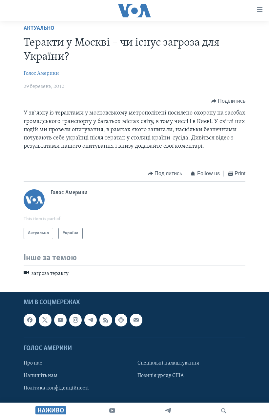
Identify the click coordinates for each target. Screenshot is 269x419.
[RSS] (105, 320)
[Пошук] (224, 411)
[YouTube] (112, 411)
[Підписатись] (136, 320)
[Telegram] (168, 411)
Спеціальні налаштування (168, 363)
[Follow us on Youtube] (60, 320)
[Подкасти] (121, 320)
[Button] (228, 101)
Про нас (33, 363)
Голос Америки (41, 73)
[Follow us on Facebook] (30, 320)
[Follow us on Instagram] (75, 320)
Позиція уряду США (160, 375)
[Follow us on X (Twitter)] (45, 320)
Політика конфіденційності (56, 388)
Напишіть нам (40, 375)
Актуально (39, 28)
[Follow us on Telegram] (90, 320)
